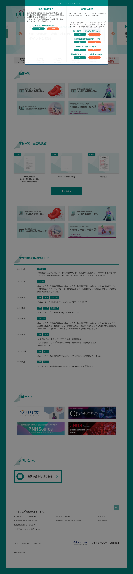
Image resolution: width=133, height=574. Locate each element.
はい (38, 28)
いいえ (53, 28)
